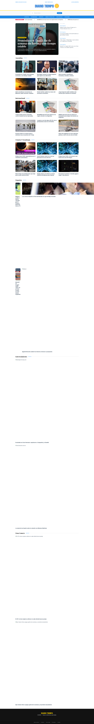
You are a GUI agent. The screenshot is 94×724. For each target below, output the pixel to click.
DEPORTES (41, 16)
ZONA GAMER (67, 16)
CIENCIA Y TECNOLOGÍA (49, 16)
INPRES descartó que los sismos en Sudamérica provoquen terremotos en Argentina (74, 19)
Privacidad (53, 722)
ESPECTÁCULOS (59, 16)
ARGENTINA (26, 16)
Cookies (58, 722)
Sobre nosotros (36, 722)
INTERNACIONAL (34, 16)
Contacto (42, 722)
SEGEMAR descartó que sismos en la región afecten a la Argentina (40, 19)
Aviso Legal (48, 722)
